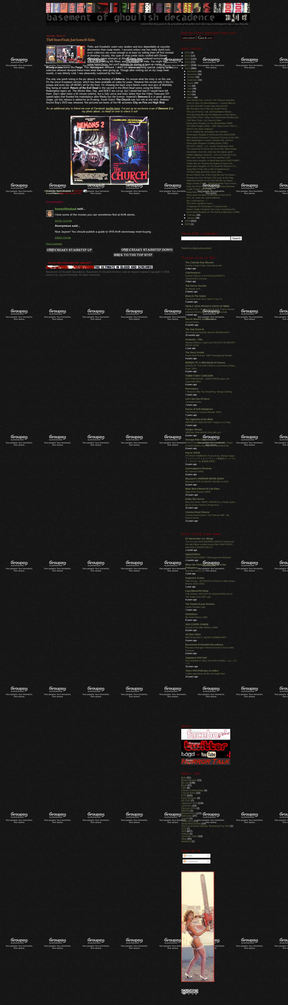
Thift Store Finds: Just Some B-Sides (70, 39)
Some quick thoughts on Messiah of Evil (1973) (209, 195)
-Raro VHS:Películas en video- (202, 670)
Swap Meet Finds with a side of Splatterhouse (208, 169)
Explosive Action (194, 578)
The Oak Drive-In (194, 329)
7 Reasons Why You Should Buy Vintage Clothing (208, 392)
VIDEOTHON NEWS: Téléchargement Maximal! (208, 557)
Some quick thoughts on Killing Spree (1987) (207, 143)
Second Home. (192, 322)
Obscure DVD (188, 808)
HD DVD (185, 800)
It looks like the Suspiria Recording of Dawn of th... (210, 163)
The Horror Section (195, 286)
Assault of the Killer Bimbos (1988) (201, 627)
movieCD (186, 841)
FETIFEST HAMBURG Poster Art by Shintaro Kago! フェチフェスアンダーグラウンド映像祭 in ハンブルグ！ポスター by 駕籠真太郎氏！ (210, 459)
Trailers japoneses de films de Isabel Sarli (205, 673)
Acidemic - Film (194, 339)
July (189, 86)
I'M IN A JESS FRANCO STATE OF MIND (207, 306)
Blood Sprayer (189, 780)
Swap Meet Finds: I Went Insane (202, 192)
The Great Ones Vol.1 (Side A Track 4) (203, 299)
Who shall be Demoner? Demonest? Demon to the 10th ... (214, 137)
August (190, 83)
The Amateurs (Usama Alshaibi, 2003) (203, 412)
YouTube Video (189, 836)
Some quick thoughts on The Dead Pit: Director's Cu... (212, 166)
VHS (79, 193)
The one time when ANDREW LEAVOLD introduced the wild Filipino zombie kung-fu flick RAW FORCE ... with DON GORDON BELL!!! (210, 544)
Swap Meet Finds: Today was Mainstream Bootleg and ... (213, 117)
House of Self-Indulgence (199, 409)
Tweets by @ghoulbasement (196, 248)
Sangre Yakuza (193, 429)
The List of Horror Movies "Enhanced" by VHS (205, 826)
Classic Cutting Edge (192, 790)
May (189, 91)
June (189, 88)
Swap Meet (187, 821)
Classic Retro (188, 793)
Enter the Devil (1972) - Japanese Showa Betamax (211, 186)
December (192, 71)
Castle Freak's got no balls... (200, 189)
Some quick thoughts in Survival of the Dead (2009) (211, 134)
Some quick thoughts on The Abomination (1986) (210, 123)
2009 (188, 221)
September (192, 80)
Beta (183, 777)
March (190, 97)
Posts (189, 856)
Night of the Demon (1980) (197, 492)
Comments (192, 861)
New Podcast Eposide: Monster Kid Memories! (207, 332)
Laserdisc (186, 805)
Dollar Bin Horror (194, 499)
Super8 (185, 818)
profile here (113, 108)
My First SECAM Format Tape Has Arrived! (207, 106)
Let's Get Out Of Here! (197, 399)
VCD (183, 828)
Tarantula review (193, 402)
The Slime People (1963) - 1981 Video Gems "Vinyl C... (213, 126)
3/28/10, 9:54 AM (63, 238)
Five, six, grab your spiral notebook (203, 198)
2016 (188, 52)
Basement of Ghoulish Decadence (204, 644)
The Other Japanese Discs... (200, 203)
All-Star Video (193, 634)
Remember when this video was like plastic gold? (210, 152)
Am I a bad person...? (197, 200)
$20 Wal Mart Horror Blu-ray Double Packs (207, 109)
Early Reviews (189, 798)
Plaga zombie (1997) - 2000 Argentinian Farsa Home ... (213, 183)
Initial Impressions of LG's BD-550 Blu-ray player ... (211, 180)
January (191, 218)
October (191, 77)
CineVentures (192, 272)
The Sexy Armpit (194, 352)
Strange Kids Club (195, 439)
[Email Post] (85, 191)
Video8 (185, 833)
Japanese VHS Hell (196, 657)
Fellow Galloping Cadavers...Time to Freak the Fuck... (212, 155)
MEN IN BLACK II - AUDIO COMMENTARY (205, 637)
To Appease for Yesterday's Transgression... (208, 206)
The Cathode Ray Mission (199, 262)
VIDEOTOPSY (192, 554)
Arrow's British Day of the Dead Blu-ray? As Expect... (212, 175)
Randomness (188, 813)
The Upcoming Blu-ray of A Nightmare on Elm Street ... (212, 114)
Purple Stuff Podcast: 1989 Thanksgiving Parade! (208, 355)
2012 (188, 62)
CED (183, 788)
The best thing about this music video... (205, 172)
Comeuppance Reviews (198, 468)
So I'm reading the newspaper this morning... (208, 131)
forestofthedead (65, 208)
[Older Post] (146, 250)
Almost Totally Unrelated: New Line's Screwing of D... (212, 209)
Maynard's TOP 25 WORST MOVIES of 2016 (206, 481)
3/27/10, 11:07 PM (63, 221)
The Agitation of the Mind (199, 419)
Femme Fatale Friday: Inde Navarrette (203, 265)
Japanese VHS (189, 803)
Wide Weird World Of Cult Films (202, 489)
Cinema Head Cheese (197, 512)
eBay (184, 838)
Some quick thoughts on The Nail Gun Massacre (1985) (213, 212)
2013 (188, 59)
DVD (183, 795)
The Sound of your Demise (200, 604)
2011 (188, 65)
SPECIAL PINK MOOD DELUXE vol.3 (203, 432)
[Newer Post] (69, 250)
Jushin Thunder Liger (195, 607)
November (192, 74)
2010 (188, 68)
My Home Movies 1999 (196, 617)
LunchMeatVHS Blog (196, 591)
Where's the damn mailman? (200, 129)
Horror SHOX (192, 452)
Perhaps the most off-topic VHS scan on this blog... (211, 178)
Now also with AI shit (195, 571)
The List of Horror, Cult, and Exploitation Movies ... (210, 112)
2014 (188, 55)
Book (184, 785)
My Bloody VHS (192, 289)
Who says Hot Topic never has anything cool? (208, 157)
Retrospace (191, 388)
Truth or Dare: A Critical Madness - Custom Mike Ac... (212, 103)
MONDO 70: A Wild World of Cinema (205, 362)
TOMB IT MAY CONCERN (199, 375)
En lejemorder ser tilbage (199, 538)
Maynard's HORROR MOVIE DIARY (204, 478)
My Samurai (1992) (194, 471)
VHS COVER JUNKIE (197, 624)
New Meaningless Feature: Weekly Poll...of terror (210, 140)
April (189, 94)
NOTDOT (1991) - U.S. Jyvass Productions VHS (210, 146)
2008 (188, 224)
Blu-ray (185, 782)
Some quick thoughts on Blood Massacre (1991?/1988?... (214, 160)
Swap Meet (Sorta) (67, 193)
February (192, 215)
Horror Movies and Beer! (199, 319)
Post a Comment (54, 244)
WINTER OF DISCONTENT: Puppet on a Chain (208, 422)
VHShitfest (191, 614)
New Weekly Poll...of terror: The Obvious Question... (211, 100)
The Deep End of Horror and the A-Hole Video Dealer (212, 149)
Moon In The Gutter (195, 296)
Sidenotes (186, 816)
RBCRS (185, 810)
